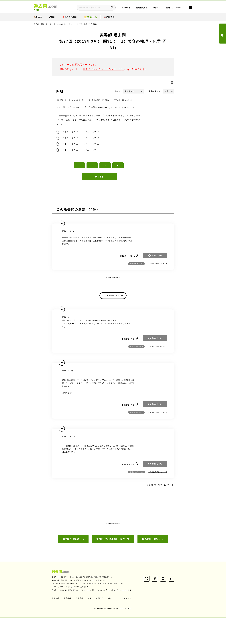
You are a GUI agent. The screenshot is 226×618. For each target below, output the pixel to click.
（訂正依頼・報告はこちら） (122, 100)
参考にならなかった (136, 264)
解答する (99, 176)
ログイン (157, 8)
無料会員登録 (141, 8)
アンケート (126, 8)
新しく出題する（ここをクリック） (103, 69)
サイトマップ (125, 598)
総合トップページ (173, 8)
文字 (154, 91)
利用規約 (99, 598)
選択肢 (118, 91)
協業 (89, 598)
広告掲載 (67, 598)
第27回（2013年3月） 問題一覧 (113, 539)
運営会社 (55, 598)
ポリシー (111, 598)
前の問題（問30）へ (73, 539)
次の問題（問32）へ (152, 539)
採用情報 (79, 598)
